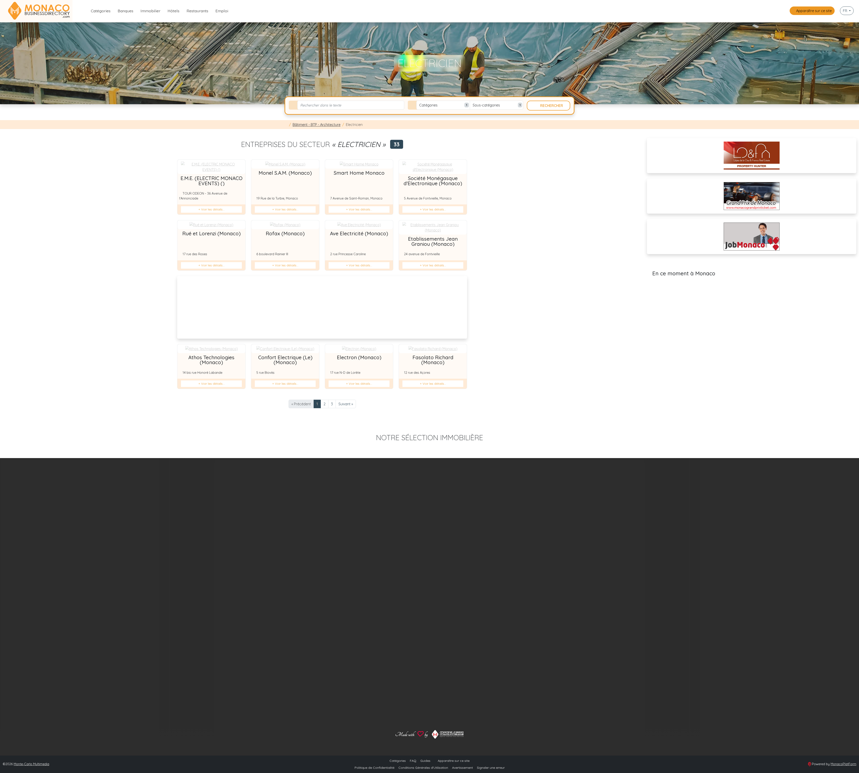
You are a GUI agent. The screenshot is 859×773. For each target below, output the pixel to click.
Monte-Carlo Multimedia (31, 764)
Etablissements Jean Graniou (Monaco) (433, 241)
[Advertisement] (322, 307)
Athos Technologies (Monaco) (211, 359)
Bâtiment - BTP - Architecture (316, 124)
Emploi (221, 10)
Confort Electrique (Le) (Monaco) (285, 359)
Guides (425, 761)
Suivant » (345, 404)
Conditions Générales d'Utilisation (423, 768)
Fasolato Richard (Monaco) (432, 359)
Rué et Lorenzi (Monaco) (211, 233)
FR (845, 10)
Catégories (101, 10)
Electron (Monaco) (359, 357)
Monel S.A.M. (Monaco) (285, 173)
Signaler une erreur (491, 768)
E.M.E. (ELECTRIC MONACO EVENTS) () (211, 180)
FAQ (413, 761)
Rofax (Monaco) (285, 233)
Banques (125, 10)
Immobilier (150, 10)
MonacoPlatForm (843, 764)
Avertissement (462, 768)
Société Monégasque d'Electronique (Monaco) (433, 180)
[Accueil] (286, 124)
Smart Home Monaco (359, 173)
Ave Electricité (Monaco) (359, 233)
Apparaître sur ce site (813, 10)
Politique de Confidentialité (374, 768)
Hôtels (173, 10)
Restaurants (197, 10)
